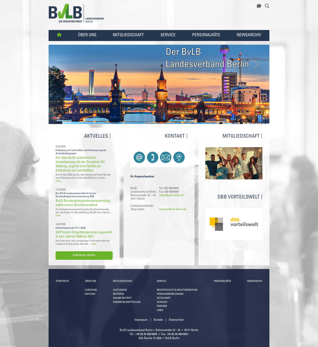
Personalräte (206, 35)
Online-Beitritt (122, 298)
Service (168, 35)
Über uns (87, 35)
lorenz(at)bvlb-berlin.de (172, 209)
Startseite (62, 281)
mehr (58, 181)
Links (160, 310)
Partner (162, 306)
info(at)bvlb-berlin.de (171, 195)
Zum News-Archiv (84, 255)
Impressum (141, 319)
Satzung (90, 294)
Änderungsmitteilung (127, 302)
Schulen (162, 302)
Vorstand (91, 290)
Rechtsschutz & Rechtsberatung (177, 290)
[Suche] (265, 6)
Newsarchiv (249, 35)
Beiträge (118, 294)
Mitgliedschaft (128, 35)
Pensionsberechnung (170, 294)
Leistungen (120, 290)
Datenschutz (176, 319)
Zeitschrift (164, 298)
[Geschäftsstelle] (258, 6)
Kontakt (158, 319)
